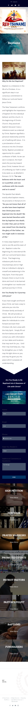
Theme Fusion (6, 698)
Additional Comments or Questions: (11, 459)
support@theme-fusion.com (17, 699)
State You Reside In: (9, 447)
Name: (4, 409)
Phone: (5, 434)
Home (11, 46)
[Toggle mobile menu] (25, 31)
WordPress (6, 699)
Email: (4, 422)
